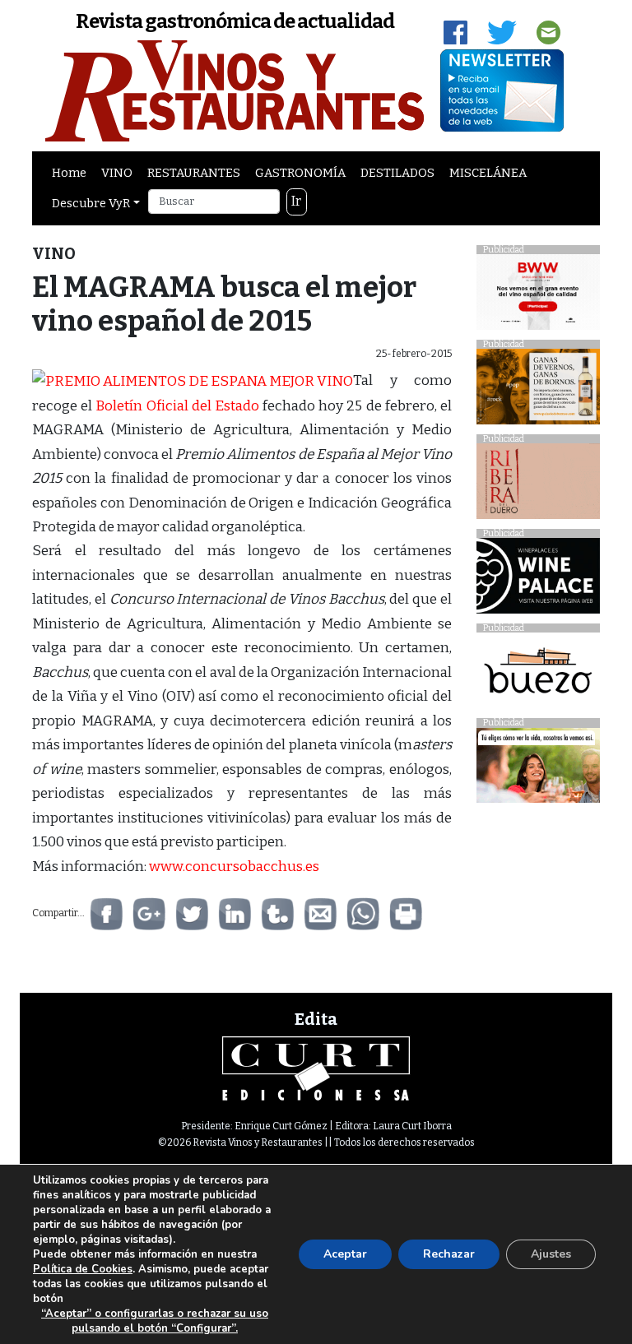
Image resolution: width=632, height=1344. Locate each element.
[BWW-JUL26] (538, 296)
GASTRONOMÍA (300, 172)
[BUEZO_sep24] (538, 675)
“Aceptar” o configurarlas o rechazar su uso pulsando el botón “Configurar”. (154, 1321)
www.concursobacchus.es (234, 866)
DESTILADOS (397, 172)
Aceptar (345, 1254)
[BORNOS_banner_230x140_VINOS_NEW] (538, 391)
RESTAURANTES (193, 172)
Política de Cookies (82, 1269)
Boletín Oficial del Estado (177, 406)
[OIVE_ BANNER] (538, 769)
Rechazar (449, 1254)
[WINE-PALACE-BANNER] (538, 580)
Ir (296, 201)
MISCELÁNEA (488, 172)
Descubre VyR (91, 203)
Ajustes (551, 1254)
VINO (116, 172)
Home (69, 172)
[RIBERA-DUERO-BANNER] (538, 485)
